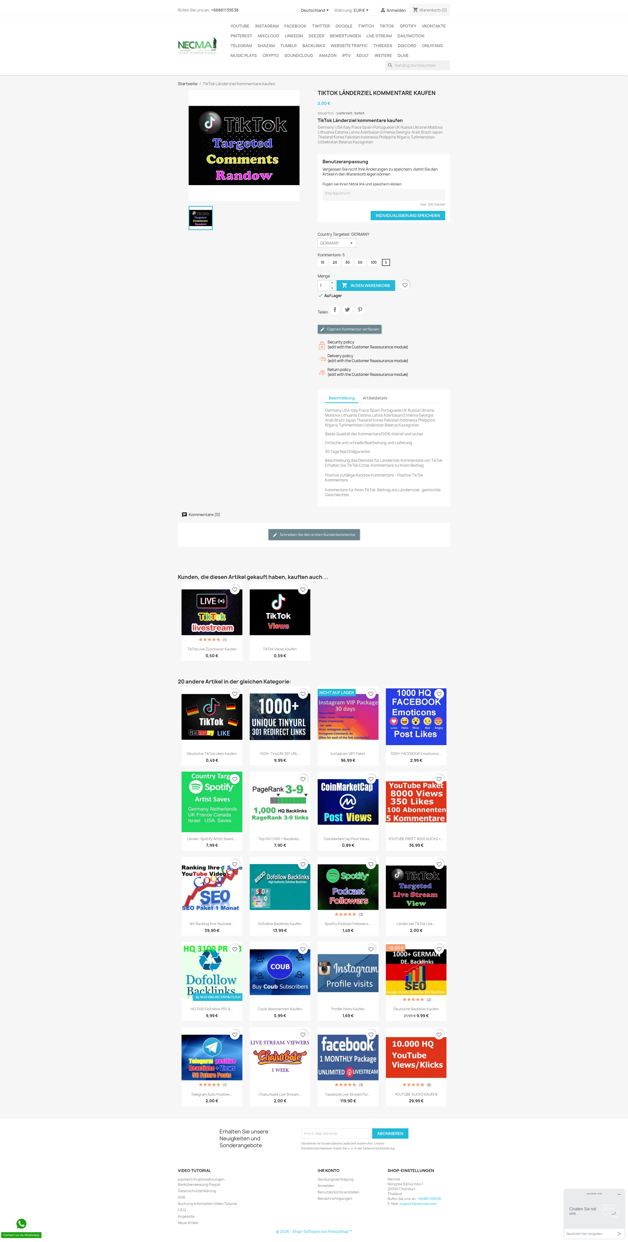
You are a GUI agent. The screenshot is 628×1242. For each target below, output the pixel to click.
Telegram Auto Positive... (212, 1094)
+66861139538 (224, 10)
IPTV (346, 55)
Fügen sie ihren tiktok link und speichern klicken (362, 184)
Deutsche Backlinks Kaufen (416, 1009)
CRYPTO (270, 55)
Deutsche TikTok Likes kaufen (212, 753)
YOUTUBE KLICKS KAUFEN (416, 1094)
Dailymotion (410, 36)
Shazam (266, 45)
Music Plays (244, 55)
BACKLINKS (313, 45)
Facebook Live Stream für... (348, 1094)
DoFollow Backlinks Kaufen (280, 923)
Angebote (186, 1216)
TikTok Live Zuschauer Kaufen (212, 649)
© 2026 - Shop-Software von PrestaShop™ (314, 1231)
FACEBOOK (295, 26)
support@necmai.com (417, 1203)
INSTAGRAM (267, 26)
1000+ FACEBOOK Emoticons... (416, 753)
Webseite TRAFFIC (349, 45)
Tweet (347, 314)
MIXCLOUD (268, 36)
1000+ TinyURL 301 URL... (280, 753)
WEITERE (383, 55)
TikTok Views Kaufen (280, 649)
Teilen (335, 314)
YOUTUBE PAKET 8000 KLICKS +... (416, 838)
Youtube (240, 26)
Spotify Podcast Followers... (348, 923)
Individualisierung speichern (408, 215)
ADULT (362, 55)
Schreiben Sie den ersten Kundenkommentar (317, 534)
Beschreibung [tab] (342, 398)
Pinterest (241, 36)
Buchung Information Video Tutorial (207, 1203)
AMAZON (328, 55)
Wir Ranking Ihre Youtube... (211, 923)
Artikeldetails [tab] (375, 398)
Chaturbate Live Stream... (280, 1094)
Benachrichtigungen (335, 1198)
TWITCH (366, 26)
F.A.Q (182, 1210)
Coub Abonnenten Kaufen (280, 1009)
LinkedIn (294, 36)
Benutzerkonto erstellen (338, 1192)
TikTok (387, 26)
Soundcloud (298, 55)
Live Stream (379, 36)
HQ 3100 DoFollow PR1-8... (212, 1009)
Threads (382, 45)
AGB (181, 1197)
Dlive (403, 55)
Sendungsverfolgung (335, 1179)
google (344, 26)
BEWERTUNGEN (345, 36)
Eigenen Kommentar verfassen (353, 329)
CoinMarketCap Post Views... (348, 838)
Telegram (241, 45)
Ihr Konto (329, 1170)
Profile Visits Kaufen (348, 1009)
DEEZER (316, 36)
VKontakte (434, 26)
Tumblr (288, 45)
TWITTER (321, 26)
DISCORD (407, 45)
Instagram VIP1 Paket (348, 753)
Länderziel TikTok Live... (416, 923)
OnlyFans (432, 45)
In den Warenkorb (366, 285)
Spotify (408, 26)
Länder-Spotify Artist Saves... (211, 838)
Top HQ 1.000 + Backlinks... (280, 838)
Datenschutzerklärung (197, 1190)
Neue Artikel (188, 1222)
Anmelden (326, 1185)
